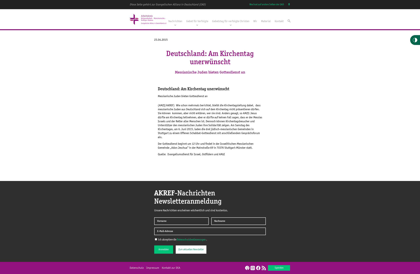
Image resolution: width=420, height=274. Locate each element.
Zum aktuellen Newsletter (191, 249)
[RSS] (263, 268)
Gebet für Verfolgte (197, 21)
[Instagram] (252, 268)
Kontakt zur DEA (171, 267)
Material (266, 21)
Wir (255, 21)
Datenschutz (137, 267)
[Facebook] (258, 268)
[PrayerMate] (247, 268)
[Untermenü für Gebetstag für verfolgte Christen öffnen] (230, 24)
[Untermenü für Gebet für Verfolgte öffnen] (197, 24)
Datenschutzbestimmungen (191, 240)
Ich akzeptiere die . (182, 240)
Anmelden (163, 249)
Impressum (152, 267)
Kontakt (279, 21)
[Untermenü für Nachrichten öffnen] (175, 24)
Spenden (279, 268)
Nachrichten (175, 21)
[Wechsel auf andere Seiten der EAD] (287, 4)
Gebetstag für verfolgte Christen (230, 21)
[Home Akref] (148, 25)
